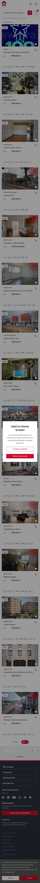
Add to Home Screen (20, 456)
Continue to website (20, 449)
